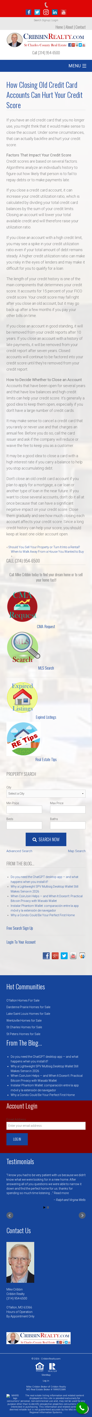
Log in (46, 1380)
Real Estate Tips (46, 759)
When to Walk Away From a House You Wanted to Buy (47, 551)
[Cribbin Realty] (46, 38)
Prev (9, 1215)
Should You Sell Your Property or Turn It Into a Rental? (44, 547)
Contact (81, 27)
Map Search (77, 851)
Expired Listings (46, 717)
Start (44, 1207)
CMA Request (46, 626)
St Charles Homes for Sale (24, 1027)
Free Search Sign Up (19, 928)
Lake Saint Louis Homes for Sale (28, 1013)
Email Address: (16, 1119)
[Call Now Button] (82, 1408)
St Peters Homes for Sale (23, 1034)
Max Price (56, 803)
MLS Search (46, 668)
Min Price (12, 803)
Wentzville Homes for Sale (24, 1020)
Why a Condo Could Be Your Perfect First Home (43, 915)
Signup (46, 20)
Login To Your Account (21, 942)
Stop (48, 1207)
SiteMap (46, 1375)
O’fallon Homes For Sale (22, 1000)
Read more (61, 1193)
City (8, 787)
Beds (9, 819)
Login (55, 20)
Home (59, 27)
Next (82, 1215)
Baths (54, 819)
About (69, 27)
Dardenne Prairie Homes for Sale (28, 1007)
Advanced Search (19, 851)
